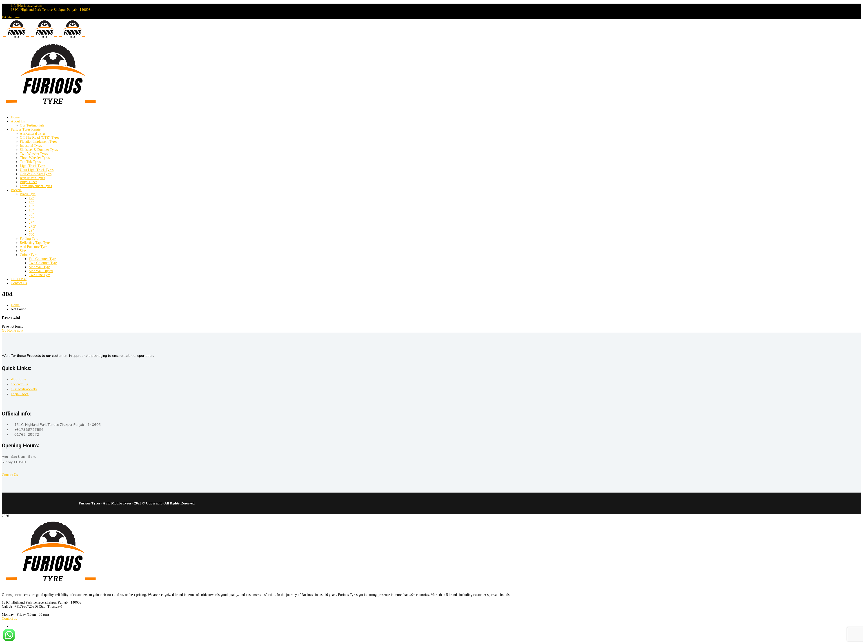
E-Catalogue (11, 17)
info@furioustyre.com (26, 5)
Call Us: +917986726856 (20, 606)
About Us (18, 379)
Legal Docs (20, 394)
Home (15, 305)
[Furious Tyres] (16, 38)
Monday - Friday (14, 614)
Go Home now (12, 330)
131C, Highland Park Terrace (23, 602)
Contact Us (19, 384)
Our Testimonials (24, 389)
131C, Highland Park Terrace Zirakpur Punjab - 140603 (50, 9)
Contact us (9, 618)
